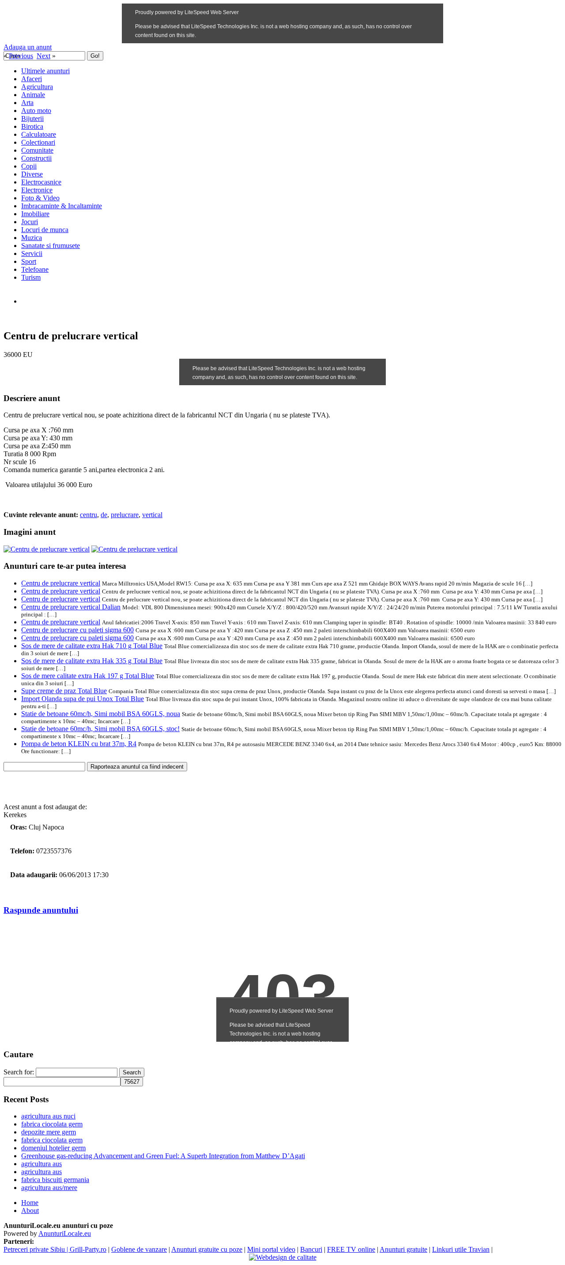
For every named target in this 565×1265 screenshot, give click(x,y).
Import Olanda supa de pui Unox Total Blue (82, 698)
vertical (152, 514)
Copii (29, 166)
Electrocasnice (41, 182)
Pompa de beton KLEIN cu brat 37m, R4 (78, 743)
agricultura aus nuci (48, 1116)
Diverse (32, 174)
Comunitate (37, 150)
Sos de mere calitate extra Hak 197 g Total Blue (87, 675)
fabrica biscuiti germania (55, 1179)
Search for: (19, 1072)
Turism (31, 277)
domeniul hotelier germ (53, 1148)
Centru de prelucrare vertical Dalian (71, 607)
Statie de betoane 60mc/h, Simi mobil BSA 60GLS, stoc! (100, 728)
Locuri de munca (44, 229)
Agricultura (37, 86)
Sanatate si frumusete (50, 245)
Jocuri (29, 221)
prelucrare (125, 514)
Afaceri (31, 79)
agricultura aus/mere (49, 1187)
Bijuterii (32, 118)
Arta (27, 102)
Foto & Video (40, 198)
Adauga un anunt (28, 47)
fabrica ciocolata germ (52, 1124)
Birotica (32, 126)
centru (88, 514)
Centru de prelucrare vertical (60, 583)
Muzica (31, 237)
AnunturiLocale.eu (64, 1233)
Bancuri (311, 1249)
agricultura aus (41, 1163)
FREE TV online (351, 1249)
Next (43, 56)
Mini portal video (271, 1249)
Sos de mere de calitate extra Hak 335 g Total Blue (91, 660)
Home (29, 1202)
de (104, 514)
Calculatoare (38, 134)
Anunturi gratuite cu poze (206, 1249)
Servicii (31, 253)
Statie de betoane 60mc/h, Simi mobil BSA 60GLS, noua (100, 713)
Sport (28, 261)
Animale (33, 94)
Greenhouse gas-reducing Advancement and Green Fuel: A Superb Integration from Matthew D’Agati (163, 1156)
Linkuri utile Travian (461, 1249)
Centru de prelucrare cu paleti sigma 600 (77, 630)
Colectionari (38, 142)
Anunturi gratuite (403, 1249)
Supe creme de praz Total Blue (64, 690)
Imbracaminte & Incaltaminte (61, 206)
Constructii (36, 158)
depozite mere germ (48, 1132)
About (30, 1210)
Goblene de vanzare (139, 1249)
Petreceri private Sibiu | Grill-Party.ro (55, 1249)
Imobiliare (35, 214)
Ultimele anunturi (45, 71)
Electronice (37, 190)
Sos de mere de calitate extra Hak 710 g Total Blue (91, 645)
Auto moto (36, 110)
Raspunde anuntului (41, 910)
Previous (21, 56)
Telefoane (35, 269)
